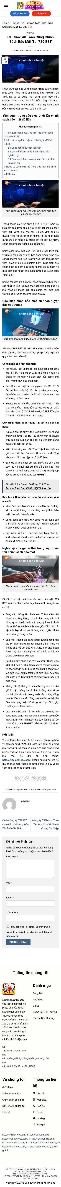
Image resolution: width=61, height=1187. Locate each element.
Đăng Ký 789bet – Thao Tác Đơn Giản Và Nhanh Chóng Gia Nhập (45, 824)
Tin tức (15, 23)
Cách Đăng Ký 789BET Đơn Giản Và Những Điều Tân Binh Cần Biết (15, 824)
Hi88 (45, 1169)
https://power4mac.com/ (17, 1176)
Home (5, 23)
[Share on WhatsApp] (16, 778)
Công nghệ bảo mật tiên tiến (24, 147)
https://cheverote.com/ (15, 1138)
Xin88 (17, 1066)
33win (35, 1178)
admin (46, 50)
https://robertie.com (34, 1172)
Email (10, 897)
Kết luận (9, 174)
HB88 (52, 1169)
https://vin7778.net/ (37, 1142)
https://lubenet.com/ (14, 1142)
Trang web (12, 912)
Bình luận (12, 856)
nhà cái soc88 (49, 1176)
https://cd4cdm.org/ (38, 1134)
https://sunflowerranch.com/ (30, 1174)
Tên (9, 883)
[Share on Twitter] (27, 778)
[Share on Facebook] (22, 778)
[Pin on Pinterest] (39, 778)
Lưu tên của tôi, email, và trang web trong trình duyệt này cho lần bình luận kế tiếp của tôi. (29, 931)
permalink (51, 789)
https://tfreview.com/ (14, 1134)
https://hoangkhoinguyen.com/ (23, 1169)
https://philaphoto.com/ (42, 1138)
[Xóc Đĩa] (30, 5)
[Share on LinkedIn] (44, 778)
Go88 (10, 1066)
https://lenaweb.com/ (14, 1146)
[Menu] (6, 5)
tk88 (24, 1058)
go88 (55, 1146)
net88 (37, 1176)
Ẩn (40, 126)
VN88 (17, 1172)
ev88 (25, 1066)
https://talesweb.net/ (39, 1146)
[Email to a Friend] (33, 778)
